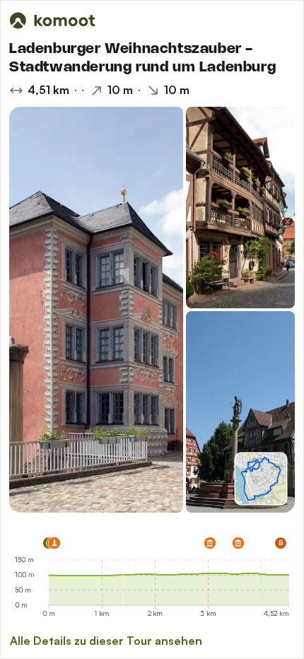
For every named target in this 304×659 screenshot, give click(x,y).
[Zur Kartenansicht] (260, 478)
